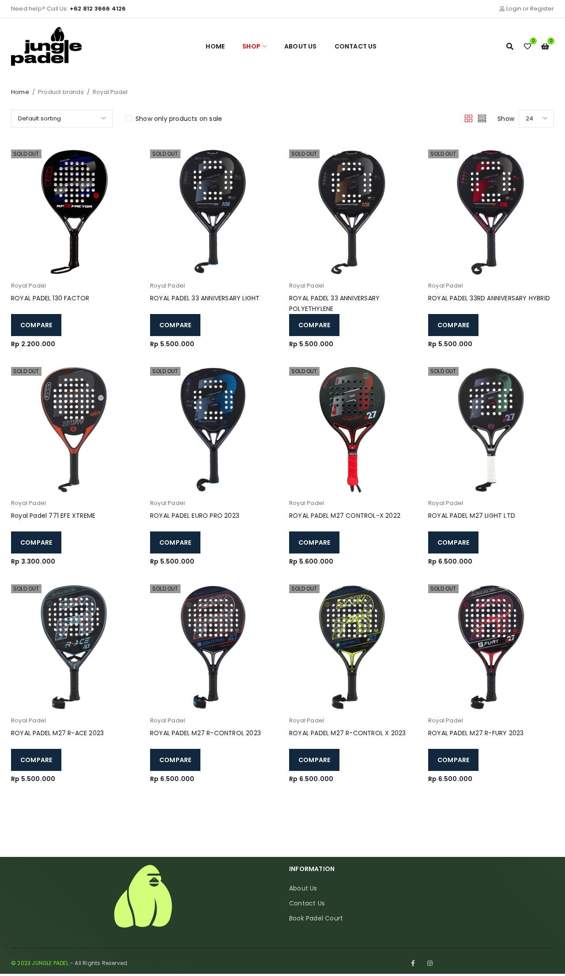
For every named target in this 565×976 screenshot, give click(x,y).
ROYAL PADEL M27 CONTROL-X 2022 (344, 515)
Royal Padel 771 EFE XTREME (53, 515)
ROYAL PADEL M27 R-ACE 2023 (57, 733)
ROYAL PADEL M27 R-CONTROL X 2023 (347, 733)
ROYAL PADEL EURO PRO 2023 (194, 515)
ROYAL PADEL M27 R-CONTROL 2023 (205, 733)
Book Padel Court (316, 918)
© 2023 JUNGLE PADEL (39, 963)
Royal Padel (28, 285)
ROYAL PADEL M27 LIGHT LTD (471, 515)
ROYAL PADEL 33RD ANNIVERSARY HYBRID (489, 298)
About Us (303, 888)
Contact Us (307, 903)
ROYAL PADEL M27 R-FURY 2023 (476, 733)
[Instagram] (430, 963)
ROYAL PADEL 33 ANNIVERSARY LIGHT (205, 298)
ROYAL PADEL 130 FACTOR (50, 298)
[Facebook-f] (413, 963)
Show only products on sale (179, 118)
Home (20, 92)
